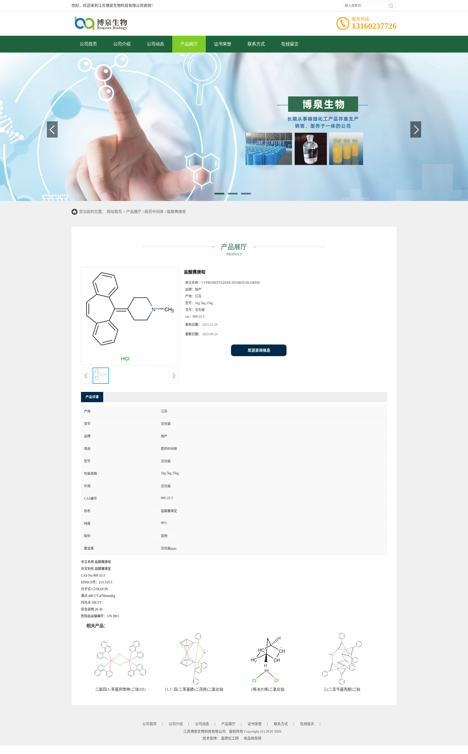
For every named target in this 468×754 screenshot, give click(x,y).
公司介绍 (122, 44)
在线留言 (289, 44)
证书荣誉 (222, 44)
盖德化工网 (230, 738)
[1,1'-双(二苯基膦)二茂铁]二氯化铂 (194, 689)
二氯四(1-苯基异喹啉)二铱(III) (120, 689)
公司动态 (155, 44)
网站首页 (114, 212)
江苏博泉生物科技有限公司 (204, 731)
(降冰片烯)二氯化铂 (267, 689)
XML (278, 731)
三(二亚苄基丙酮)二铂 (341, 689)
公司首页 (88, 44)
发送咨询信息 (259, 350)
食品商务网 (252, 738)
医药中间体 (154, 212)
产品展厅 (189, 44)
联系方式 (256, 44)
